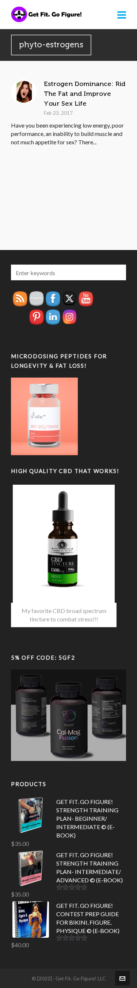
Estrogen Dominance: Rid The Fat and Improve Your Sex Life (84, 93)
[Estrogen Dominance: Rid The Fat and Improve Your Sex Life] (24, 92)
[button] (117, 272)
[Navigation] (121, 14)
